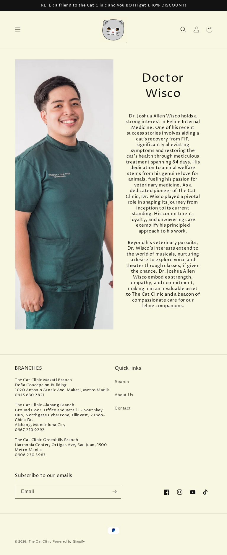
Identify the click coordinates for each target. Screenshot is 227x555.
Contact (122, 408)
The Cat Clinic (40, 541)
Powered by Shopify (69, 541)
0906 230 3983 (30, 455)
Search (122, 381)
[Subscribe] (114, 492)
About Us (124, 394)
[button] (17, 29)
